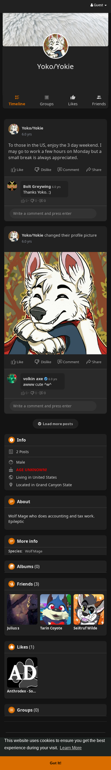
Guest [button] (98, 4)
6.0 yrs (27, 134)
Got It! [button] (55, 763)
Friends (25, 584)
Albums (25, 566)
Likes (22, 647)
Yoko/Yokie (55, 66)
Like (19, 169)
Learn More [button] (71, 748)
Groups (25, 710)
